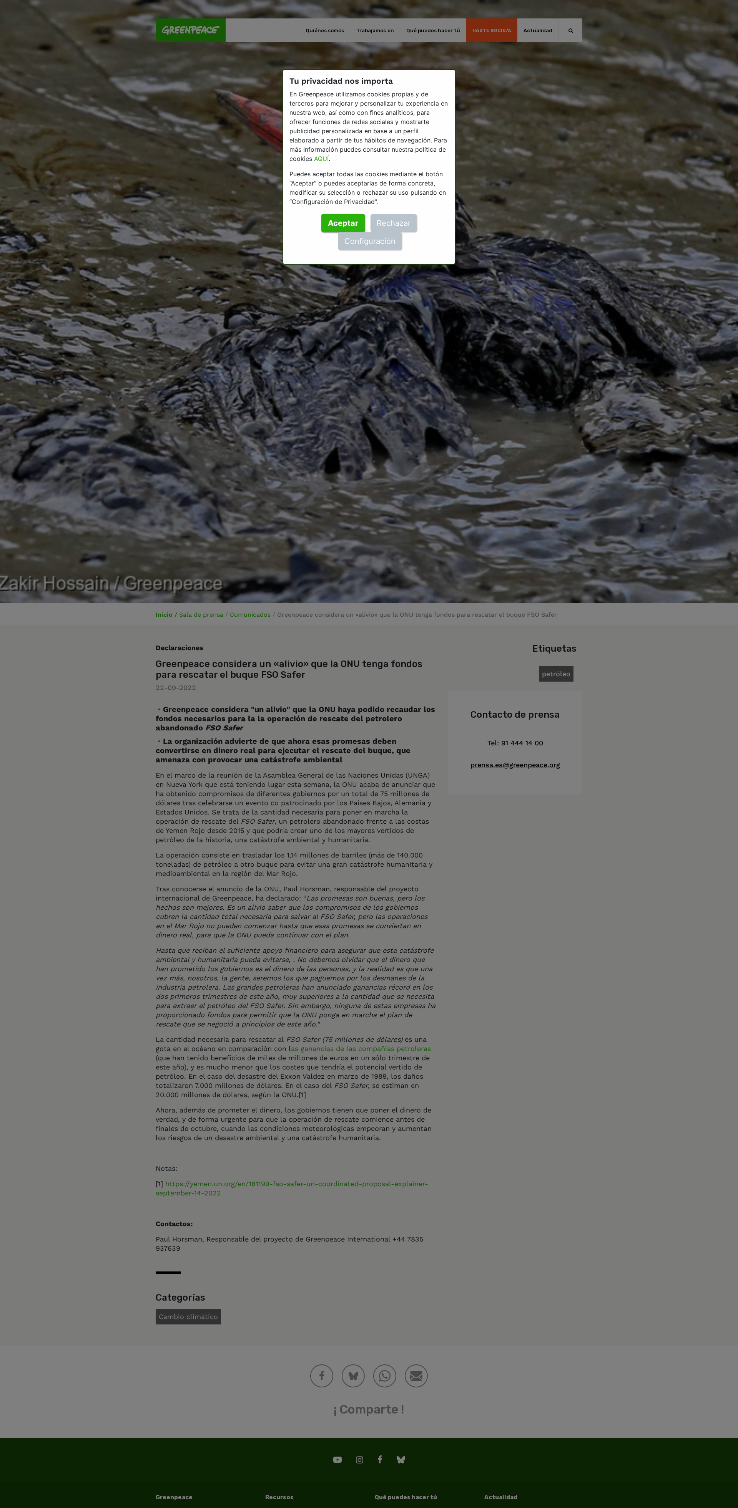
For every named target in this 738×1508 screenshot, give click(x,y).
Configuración (370, 241)
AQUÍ (321, 158)
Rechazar (394, 223)
